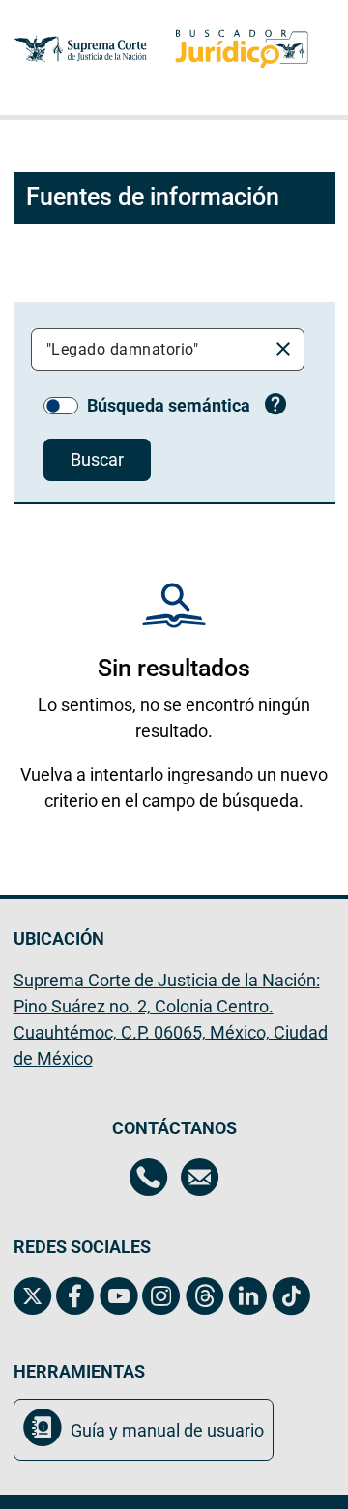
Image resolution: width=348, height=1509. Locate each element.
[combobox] (152, 349)
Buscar (97, 459)
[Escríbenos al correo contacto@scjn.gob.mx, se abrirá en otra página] (200, 1179)
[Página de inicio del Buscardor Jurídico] (241, 48)
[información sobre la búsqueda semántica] (276, 406)
